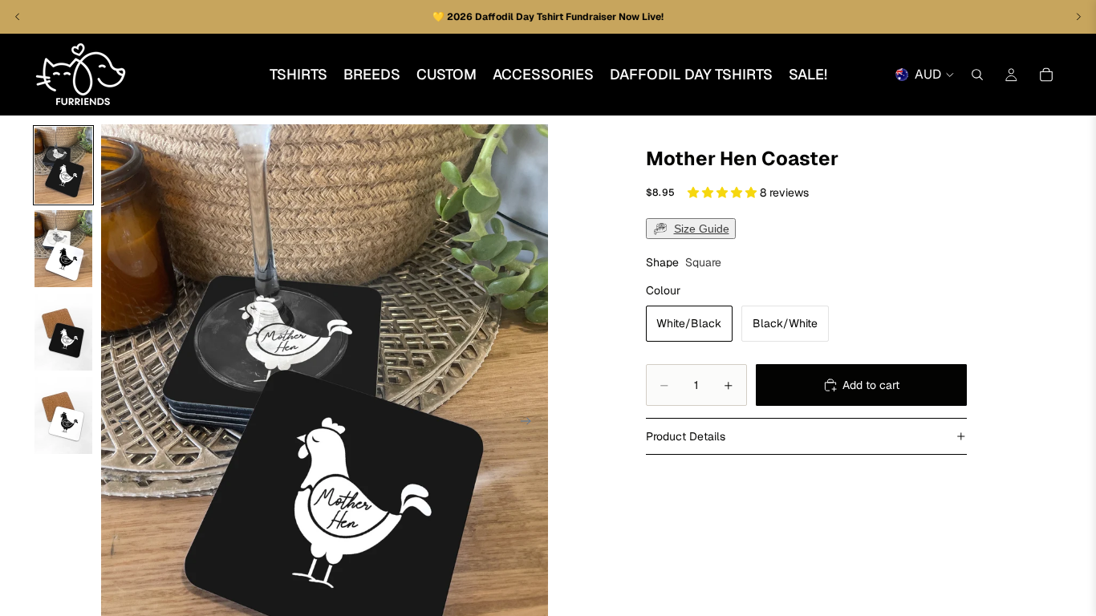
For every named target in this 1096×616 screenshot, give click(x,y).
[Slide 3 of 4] (63, 332)
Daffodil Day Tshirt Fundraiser (547, 16)
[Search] (977, 74)
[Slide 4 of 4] (63, 415)
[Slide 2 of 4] (63, 248)
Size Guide (701, 228)
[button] (724, 192)
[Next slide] (530, 422)
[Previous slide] (118, 422)
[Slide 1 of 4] (63, 165)
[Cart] (1046, 74)
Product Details (685, 436)
